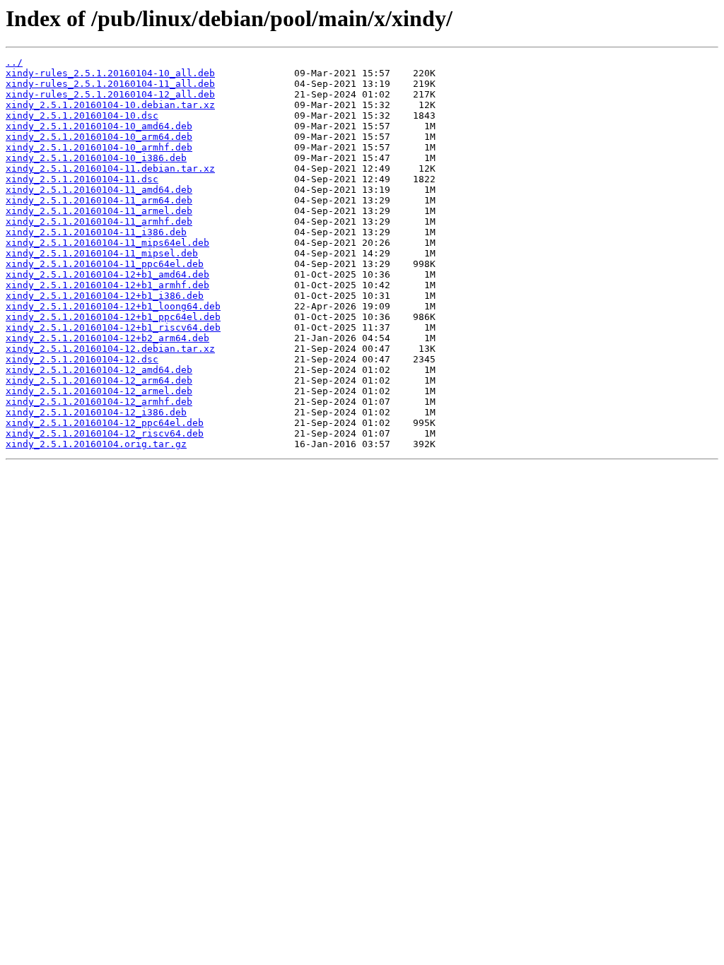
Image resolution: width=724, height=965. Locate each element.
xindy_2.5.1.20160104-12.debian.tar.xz (110, 348)
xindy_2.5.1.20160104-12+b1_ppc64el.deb (113, 317)
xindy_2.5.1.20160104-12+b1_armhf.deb (107, 285)
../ (14, 62)
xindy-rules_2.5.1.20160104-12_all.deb (110, 94)
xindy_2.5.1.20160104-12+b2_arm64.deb (107, 338)
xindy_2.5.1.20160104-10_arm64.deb (99, 136)
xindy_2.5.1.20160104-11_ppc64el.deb (105, 264)
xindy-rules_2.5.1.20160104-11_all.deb (110, 83)
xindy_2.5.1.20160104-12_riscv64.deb (105, 433)
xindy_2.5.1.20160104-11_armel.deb (99, 211)
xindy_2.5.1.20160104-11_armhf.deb (99, 221)
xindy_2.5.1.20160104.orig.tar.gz (96, 444)
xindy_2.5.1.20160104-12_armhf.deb (99, 401)
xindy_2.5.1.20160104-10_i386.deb (96, 158)
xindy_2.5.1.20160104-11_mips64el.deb (107, 242)
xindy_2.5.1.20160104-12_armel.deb (99, 391)
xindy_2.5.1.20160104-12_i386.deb (96, 412)
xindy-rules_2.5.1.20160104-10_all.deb (110, 73)
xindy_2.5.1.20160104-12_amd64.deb (99, 370)
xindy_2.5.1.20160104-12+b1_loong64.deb (113, 306)
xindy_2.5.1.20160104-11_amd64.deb (99, 189)
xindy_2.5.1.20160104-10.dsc (82, 115)
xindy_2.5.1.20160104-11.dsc (82, 179)
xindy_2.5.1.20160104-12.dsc (82, 359)
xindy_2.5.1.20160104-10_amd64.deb (99, 126)
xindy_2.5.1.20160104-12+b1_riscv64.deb (113, 327)
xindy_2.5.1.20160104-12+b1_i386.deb (105, 295)
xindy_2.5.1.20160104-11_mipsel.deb (102, 253)
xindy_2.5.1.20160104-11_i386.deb (96, 232)
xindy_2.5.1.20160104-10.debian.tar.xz (110, 105)
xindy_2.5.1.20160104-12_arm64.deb (99, 380)
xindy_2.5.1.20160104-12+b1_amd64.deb (107, 274)
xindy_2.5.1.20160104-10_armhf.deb (99, 147)
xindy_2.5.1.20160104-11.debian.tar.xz (110, 168)
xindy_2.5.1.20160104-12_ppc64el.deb (105, 423)
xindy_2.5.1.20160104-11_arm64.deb (99, 200)
